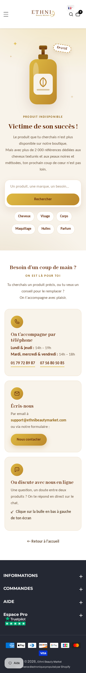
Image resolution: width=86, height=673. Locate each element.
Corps (64, 216)
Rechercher (43, 199)
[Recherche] (71, 14)
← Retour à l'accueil (43, 542)
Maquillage (23, 229)
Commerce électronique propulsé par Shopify (43, 667)
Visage (45, 216)
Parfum (66, 229)
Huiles (46, 229)
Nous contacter (29, 439)
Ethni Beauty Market (49, 662)
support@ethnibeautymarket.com (38, 420)
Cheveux (24, 216)
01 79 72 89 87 (23, 363)
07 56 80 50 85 (52, 363)
